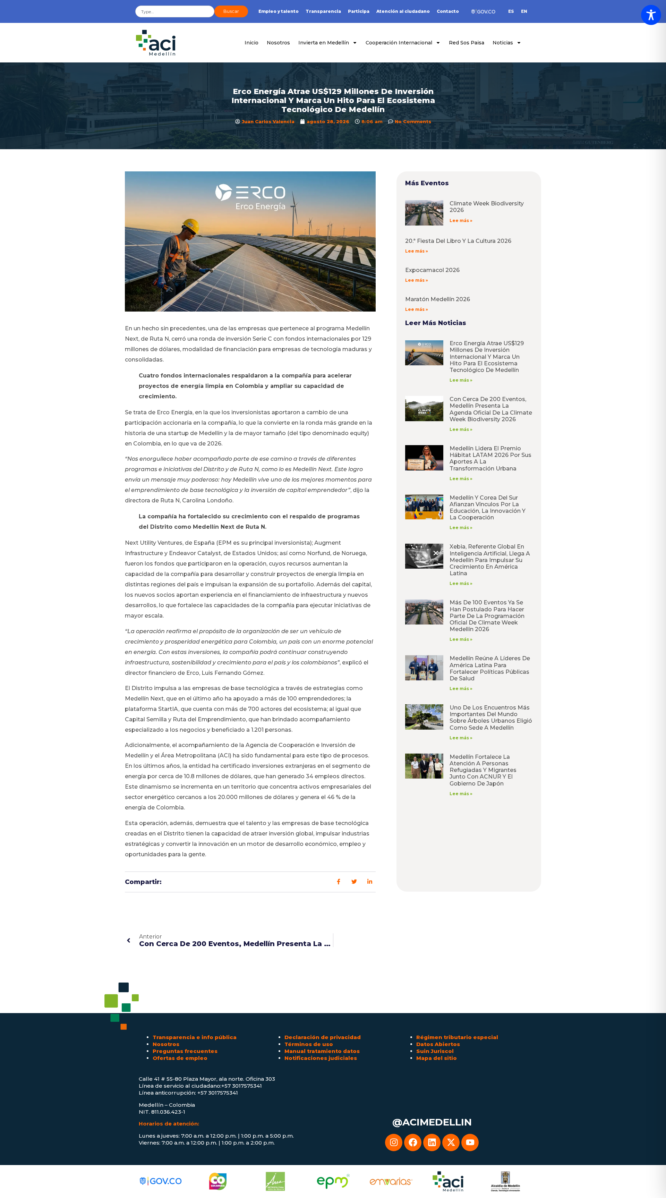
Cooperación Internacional (399, 43)
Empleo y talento (278, 11)
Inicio (251, 43)
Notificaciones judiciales (320, 1058)
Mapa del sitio (436, 1058)
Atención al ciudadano (403, 11)
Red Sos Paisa (466, 43)
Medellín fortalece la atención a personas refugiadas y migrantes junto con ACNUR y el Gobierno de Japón (483, 770)
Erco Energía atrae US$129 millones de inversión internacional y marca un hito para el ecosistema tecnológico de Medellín (487, 356)
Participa (358, 11)
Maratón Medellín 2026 (437, 299)
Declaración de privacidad (322, 1037)
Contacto (448, 11)
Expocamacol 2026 (432, 270)
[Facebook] (412, 1142)
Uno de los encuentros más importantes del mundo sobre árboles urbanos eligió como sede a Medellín (491, 717)
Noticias (503, 43)
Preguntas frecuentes (185, 1051)
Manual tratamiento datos (322, 1051)
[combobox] (174, 11)
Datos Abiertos (438, 1044)
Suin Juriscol (435, 1051)
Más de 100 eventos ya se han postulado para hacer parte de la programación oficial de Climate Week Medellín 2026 (487, 615)
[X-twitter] (451, 1142)
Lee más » (461, 220)
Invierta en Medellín (323, 43)
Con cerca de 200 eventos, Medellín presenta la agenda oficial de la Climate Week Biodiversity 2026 (491, 409)
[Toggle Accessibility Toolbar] (651, 15)
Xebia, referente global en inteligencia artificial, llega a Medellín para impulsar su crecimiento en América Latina (490, 560)
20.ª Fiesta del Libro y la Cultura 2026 (458, 241)
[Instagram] (393, 1142)
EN (524, 11)
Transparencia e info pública (195, 1037)
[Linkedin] (432, 1142)
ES (511, 11)
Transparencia (323, 11)
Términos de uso (308, 1044)
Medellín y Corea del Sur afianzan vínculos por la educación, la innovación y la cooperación (488, 507)
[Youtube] (470, 1142)
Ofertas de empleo (180, 1058)
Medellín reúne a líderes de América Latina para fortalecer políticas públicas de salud (490, 668)
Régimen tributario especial (457, 1037)
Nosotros (278, 43)
